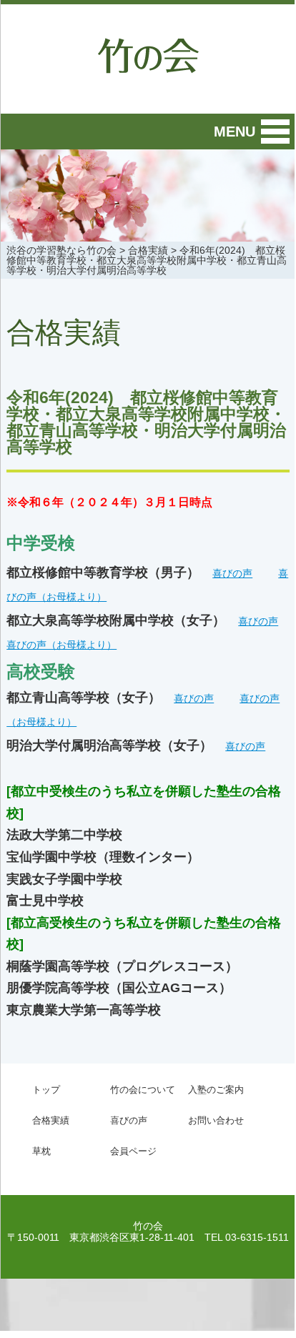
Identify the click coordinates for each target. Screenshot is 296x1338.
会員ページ (133, 1151)
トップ (46, 1089)
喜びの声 (232, 573)
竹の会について (142, 1089)
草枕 (41, 1151)
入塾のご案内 (216, 1089)
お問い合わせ (216, 1120)
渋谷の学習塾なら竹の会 (61, 250)
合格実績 (148, 250)
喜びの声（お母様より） (61, 644)
